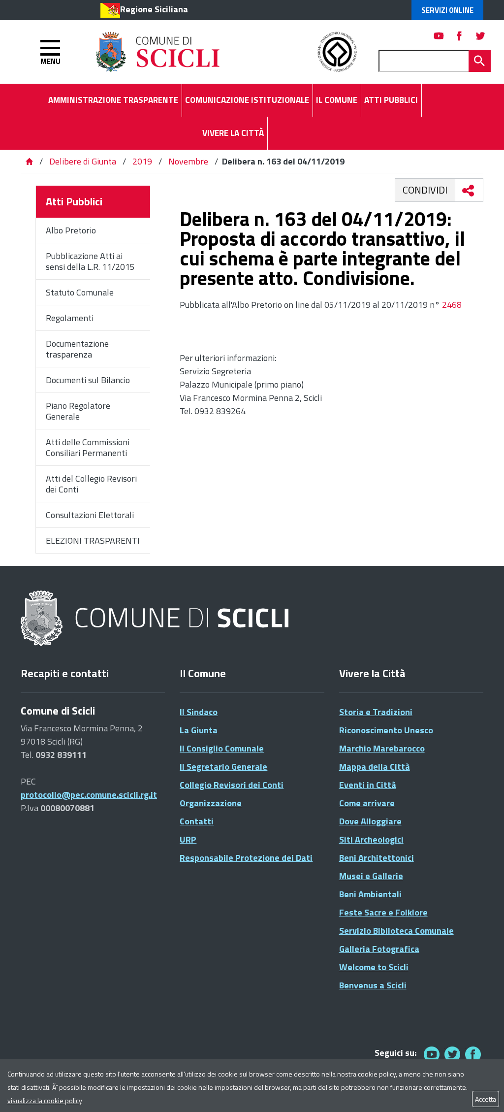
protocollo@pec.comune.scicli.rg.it (89, 794)
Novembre (188, 161)
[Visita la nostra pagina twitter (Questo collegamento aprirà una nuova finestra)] (480, 36)
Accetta (485, 1099)
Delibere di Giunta (83, 161)
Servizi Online (447, 10)
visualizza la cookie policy (44, 1100)
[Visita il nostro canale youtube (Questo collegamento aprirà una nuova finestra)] (439, 36)
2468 (452, 304)
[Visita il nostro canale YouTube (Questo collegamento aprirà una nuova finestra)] (452, 1054)
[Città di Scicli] (156, 618)
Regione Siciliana (154, 9)
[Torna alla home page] (29, 161)
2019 (142, 161)
